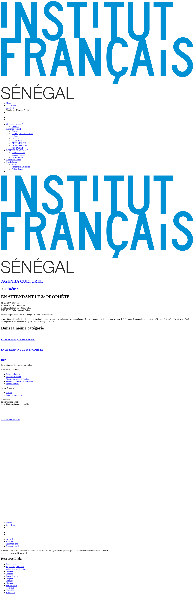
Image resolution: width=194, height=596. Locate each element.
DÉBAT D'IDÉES (19, 145)
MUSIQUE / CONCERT (22, 133)
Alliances (10, 108)
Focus (14, 164)
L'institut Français (13, 374)
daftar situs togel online (16, 569)
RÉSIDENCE (17, 148)
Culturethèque (17, 169)
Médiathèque (11, 162)
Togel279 (10, 590)
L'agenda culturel (13, 129)
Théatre (15, 136)
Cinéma (15, 131)
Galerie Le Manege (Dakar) (17, 379)
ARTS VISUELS (19, 143)
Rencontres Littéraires (21, 167)
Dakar (8, 103)
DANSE (15, 138)
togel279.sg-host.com (15, 566)
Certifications (17, 157)
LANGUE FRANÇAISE (17, 150)
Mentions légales (13, 546)
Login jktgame (12, 576)
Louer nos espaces (14, 395)
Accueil (9, 539)
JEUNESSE (17, 141)
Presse (9, 392)
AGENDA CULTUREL (22, 281)
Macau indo (11, 564)
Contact (9, 541)
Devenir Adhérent (13, 376)
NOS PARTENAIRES (10, 419)
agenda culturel (12, 384)
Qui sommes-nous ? (14, 124)
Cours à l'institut (18, 155)
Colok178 (10, 593)
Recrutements (12, 544)
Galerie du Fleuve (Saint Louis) (19, 381)
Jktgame (9, 571)
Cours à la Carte (18, 152)
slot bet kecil (11, 585)
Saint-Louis (11, 105)
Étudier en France (13, 160)
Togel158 (10, 588)
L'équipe (15, 126)
